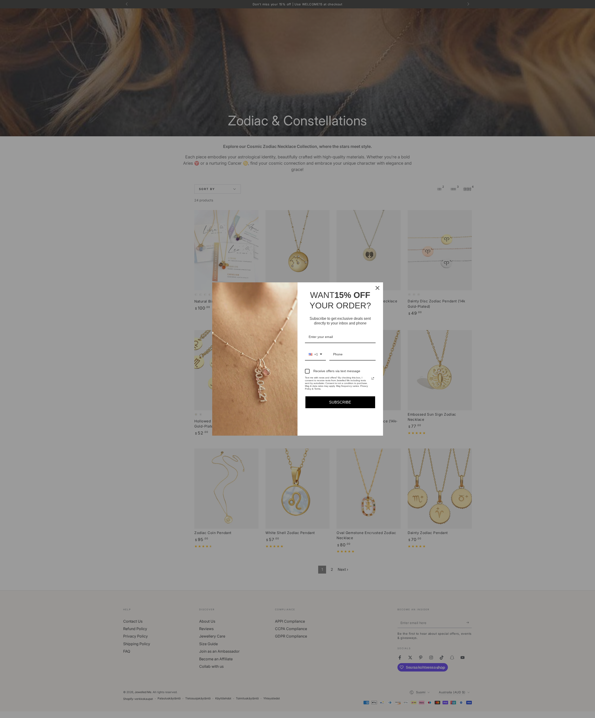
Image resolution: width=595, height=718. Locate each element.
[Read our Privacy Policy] (373, 378)
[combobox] (315, 355)
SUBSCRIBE (340, 402)
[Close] (377, 288)
